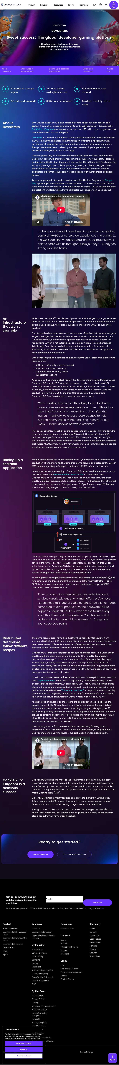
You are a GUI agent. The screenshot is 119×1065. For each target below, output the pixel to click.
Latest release (8, 947)
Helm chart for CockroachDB (69, 475)
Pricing (5, 951)
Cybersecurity (37, 956)
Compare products (73, 855)
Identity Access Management (43, 1006)
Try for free (113, 5)
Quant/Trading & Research (42, 977)
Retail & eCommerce (40, 980)
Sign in (5, 954)
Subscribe (97, 902)
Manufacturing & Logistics (42, 970)
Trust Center (95, 956)
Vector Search (37, 995)
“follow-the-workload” (72, 690)
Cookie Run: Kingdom (43, 129)
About (92, 928)
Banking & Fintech (39, 953)
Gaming (35, 963)
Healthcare (36, 967)
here (102, 908)
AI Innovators (37, 949)
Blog (62, 965)
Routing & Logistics (39, 1022)
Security (93, 952)
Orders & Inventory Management (39, 1014)
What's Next (110, 70)
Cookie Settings (86, 1052)
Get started (39, 855)
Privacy (93, 949)
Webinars (65, 954)
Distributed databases (88, 70)
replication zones (46, 681)
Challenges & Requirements (27, 70)
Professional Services (69, 947)
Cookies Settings (24, 1056)
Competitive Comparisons (71, 972)
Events (63, 940)
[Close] (42, 1029)
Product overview (10, 928)
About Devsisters (6, 70)
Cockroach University (69, 968)
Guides (64, 975)
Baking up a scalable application (59, 70)
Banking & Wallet (39, 999)
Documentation (67, 928)
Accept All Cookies (23, 1043)
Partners (93, 946)
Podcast (64, 943)
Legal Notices (95, 939)
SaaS (34, 984)
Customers (36, 928)
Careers (93, 932)
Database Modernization (42, 932)
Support (64, 950)
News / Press (95, 942)
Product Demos (67, 979)
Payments (36, 1019)
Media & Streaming (40, 973)
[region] (23, 1044)
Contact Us (94, 935)
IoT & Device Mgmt (39, 1009)
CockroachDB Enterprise (13, 944)
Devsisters (37, 138)
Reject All (24, 1050)
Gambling (36, 960)
